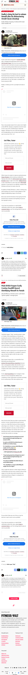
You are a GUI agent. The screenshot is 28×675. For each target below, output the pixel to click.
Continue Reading (14, 598)
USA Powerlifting (9, 374)
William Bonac (22, 180)
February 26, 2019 (18, 451)
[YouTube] (14, 668)
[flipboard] (26, 668)
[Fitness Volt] (14, 2)
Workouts (17, 635)
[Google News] (16, 668)
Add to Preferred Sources (14, 55)
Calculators (18, 645)
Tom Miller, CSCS (9, 31)
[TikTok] (22, 668)
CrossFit (3, 641)
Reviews (17, 643)
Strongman (4, 639)
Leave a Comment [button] (22, 275)
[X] (12, 668)
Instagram (17, 234)
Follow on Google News (14, 231)
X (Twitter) (22, 234)
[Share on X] (12, 672)
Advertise (3, 662)
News (12, 11)
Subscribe (8, 167)
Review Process (5, 657)
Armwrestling (4, 643)
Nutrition (17, 641)
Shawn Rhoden (5, 177)
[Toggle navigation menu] (25, 5)
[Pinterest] (20, 668)
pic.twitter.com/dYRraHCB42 (9, 449)
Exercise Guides (19, 639)
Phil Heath (23, 182)
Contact (3, 659)
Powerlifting (4, 637)
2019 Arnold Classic (6, 63)
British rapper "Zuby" (11, 564)
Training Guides (19, 637)
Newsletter (4, 660)
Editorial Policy (5, 655)
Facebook (12, 234)
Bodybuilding (4, 635)
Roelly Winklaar (21, 59)
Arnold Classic (5, 11)
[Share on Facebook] (9, 672)
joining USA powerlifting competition (10, 363)
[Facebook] (10, 668)
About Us (3, 653)
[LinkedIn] (26, 258)
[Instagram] (18, 668)
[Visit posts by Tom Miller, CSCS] (2, 258)
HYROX (3, 645)
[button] (2, 1)
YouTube (15, 236)
